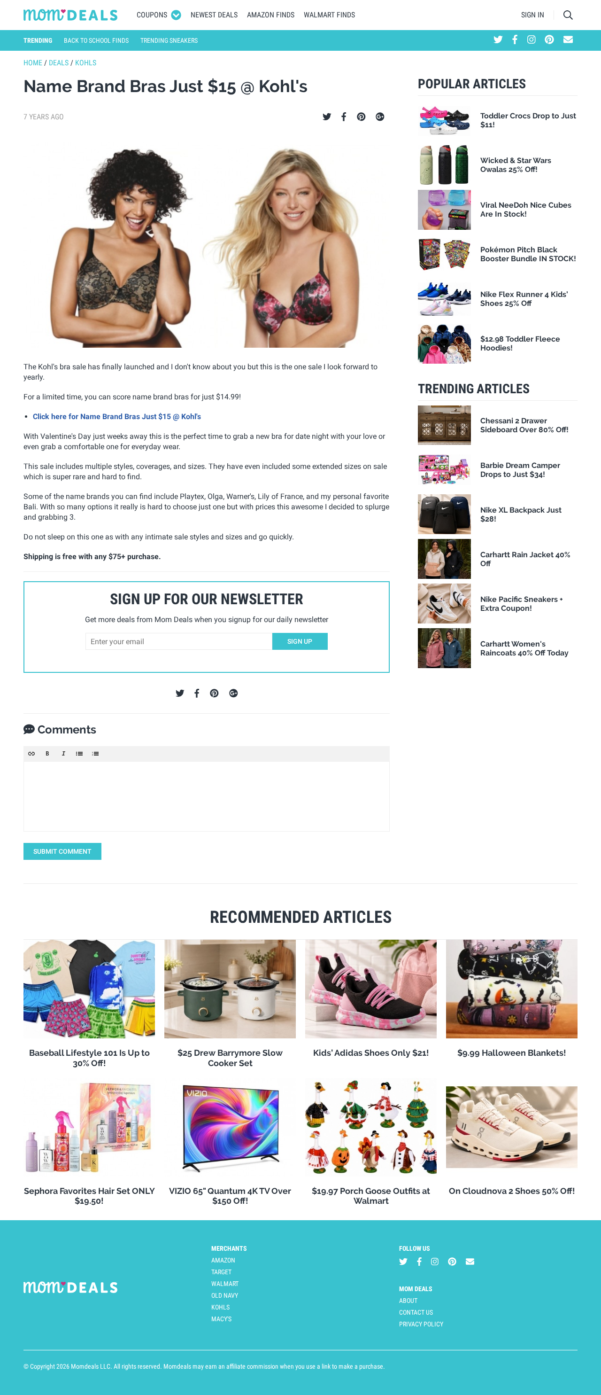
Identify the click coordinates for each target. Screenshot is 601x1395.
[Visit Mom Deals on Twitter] (498, 40)
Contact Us (416, 1312)
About (408, 1300)
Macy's (221, 1319)
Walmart (225, 1283)
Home (32, 62)
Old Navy (224, 1295)
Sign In (532, 14)
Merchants (229, 1248)
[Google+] (380, 117)
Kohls (85, 62)
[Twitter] (327, 117)
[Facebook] (343, 117)
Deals (59, 62)
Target (221, 1272)
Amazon (223, 1260)
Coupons (152, 14)
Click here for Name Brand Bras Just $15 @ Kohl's (117, 416)
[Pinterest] (361, 117)
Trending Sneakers (169, 40)
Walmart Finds (329, 14)
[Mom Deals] (70, 15)
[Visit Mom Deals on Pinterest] (549, 40)
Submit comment (62, 851)
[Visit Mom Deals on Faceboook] (515, 40)
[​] (206, 796)
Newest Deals (214, 14)
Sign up (299, 641)
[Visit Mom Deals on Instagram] (531, 40)
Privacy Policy (421, 1324)
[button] (31, 753)
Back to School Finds (96, 40)
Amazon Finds (270, 14)
